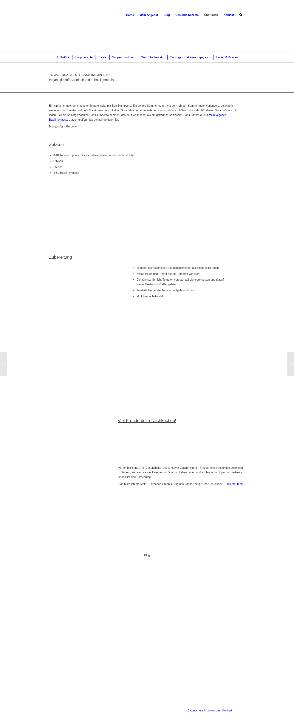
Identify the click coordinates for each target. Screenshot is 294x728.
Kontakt (227, 710)
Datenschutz (195, 710)
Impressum (212, 710)
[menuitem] (130, 15)
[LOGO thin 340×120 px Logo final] (49, 15)
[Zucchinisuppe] (3, 364)
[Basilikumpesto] (290, 364)
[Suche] (241, 15)
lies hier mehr (235, 483)
